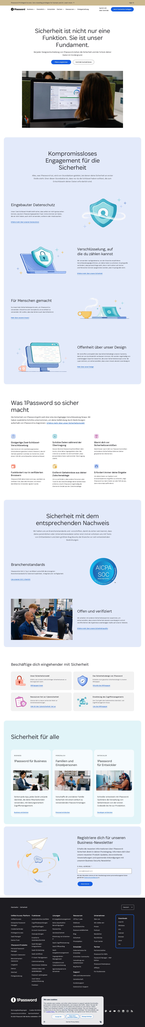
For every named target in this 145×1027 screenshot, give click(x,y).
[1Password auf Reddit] (110, 1011)
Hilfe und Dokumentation (81, 975)
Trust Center (98, 941)
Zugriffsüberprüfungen (39, 923)
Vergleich (14, 965)
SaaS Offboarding (58, 946)
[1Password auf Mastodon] (106, 1011)
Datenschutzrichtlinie (18, 1013)
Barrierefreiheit (33, 1013)
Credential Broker (17, 929)
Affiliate (96, 968)
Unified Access (16, 919)
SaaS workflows (37, 954)
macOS (120, 922)
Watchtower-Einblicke (39, 965)
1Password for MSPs (101, 954)
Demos (13, 968)
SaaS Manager (16, 936)
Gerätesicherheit (58, 933)
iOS (119, 929)
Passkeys (35, 985)
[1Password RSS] (132, 1011)
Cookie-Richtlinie (35, 1010)
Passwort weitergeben (39, 975)
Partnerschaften (99, 950)
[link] (122, 9)
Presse (96, 926)
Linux (120, 940)
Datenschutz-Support (80, 987)
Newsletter (98, 934)
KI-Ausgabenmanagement (61, 919)
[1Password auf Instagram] (128, 1011)
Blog (74, 934)
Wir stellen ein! (99, 923)
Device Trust (15, 940)
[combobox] (127, 907)
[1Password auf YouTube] (115, 1011)
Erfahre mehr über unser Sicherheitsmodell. (66, 423)
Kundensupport (78, 983)
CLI (119, 944)
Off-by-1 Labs (77, 919)
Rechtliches (98, 938)
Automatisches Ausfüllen (40, 919)
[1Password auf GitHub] (119, 1011)
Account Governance (39, 930)
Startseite (14, 907)
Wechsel (14, 972)
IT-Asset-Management (39, 958)
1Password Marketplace (102, 964)
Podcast (97, 930)
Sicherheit (23, 907)
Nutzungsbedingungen (19, 1010)
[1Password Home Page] (18, 9)
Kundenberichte (78, 926)
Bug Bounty (77, 967)
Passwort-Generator (18, 955)
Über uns (97, 919)
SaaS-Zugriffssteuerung (60, 943)
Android (121, 933)
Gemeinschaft (78, 979)
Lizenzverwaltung (38, 961)
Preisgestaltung (16, 976)
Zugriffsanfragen (38, 926)
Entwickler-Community (81, 957)
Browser (121, 937)
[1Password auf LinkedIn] (123, 1011)
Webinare (76, 923)
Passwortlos (56, 929)
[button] (127, 907)
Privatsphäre (77, 941)
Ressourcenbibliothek (80, 930)
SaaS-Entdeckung (38, 950)
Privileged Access (17, 933)
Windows (121, 925)
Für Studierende (99, 971)
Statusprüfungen (38, 934)
